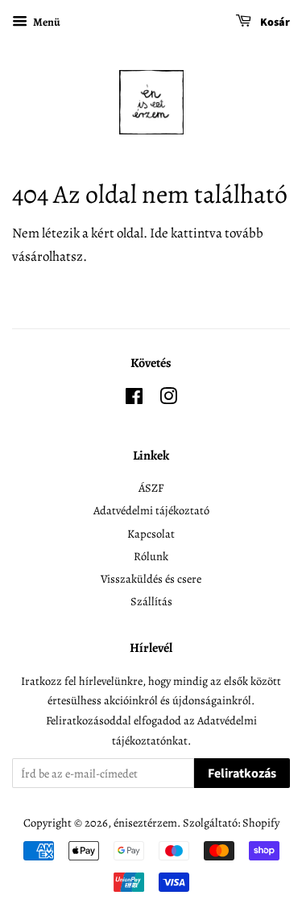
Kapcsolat (151, 534)
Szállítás (151, 601)
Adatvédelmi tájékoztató (151, 510)
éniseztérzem (145, 823)
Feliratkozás (242, 773)
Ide (159, 233)
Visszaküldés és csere (151, 579)
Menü (45, 22)
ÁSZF (151, 488)
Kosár (274, 22)
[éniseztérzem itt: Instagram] (168, 399)
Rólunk (151, 556)
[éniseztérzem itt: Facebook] (134, 399)
